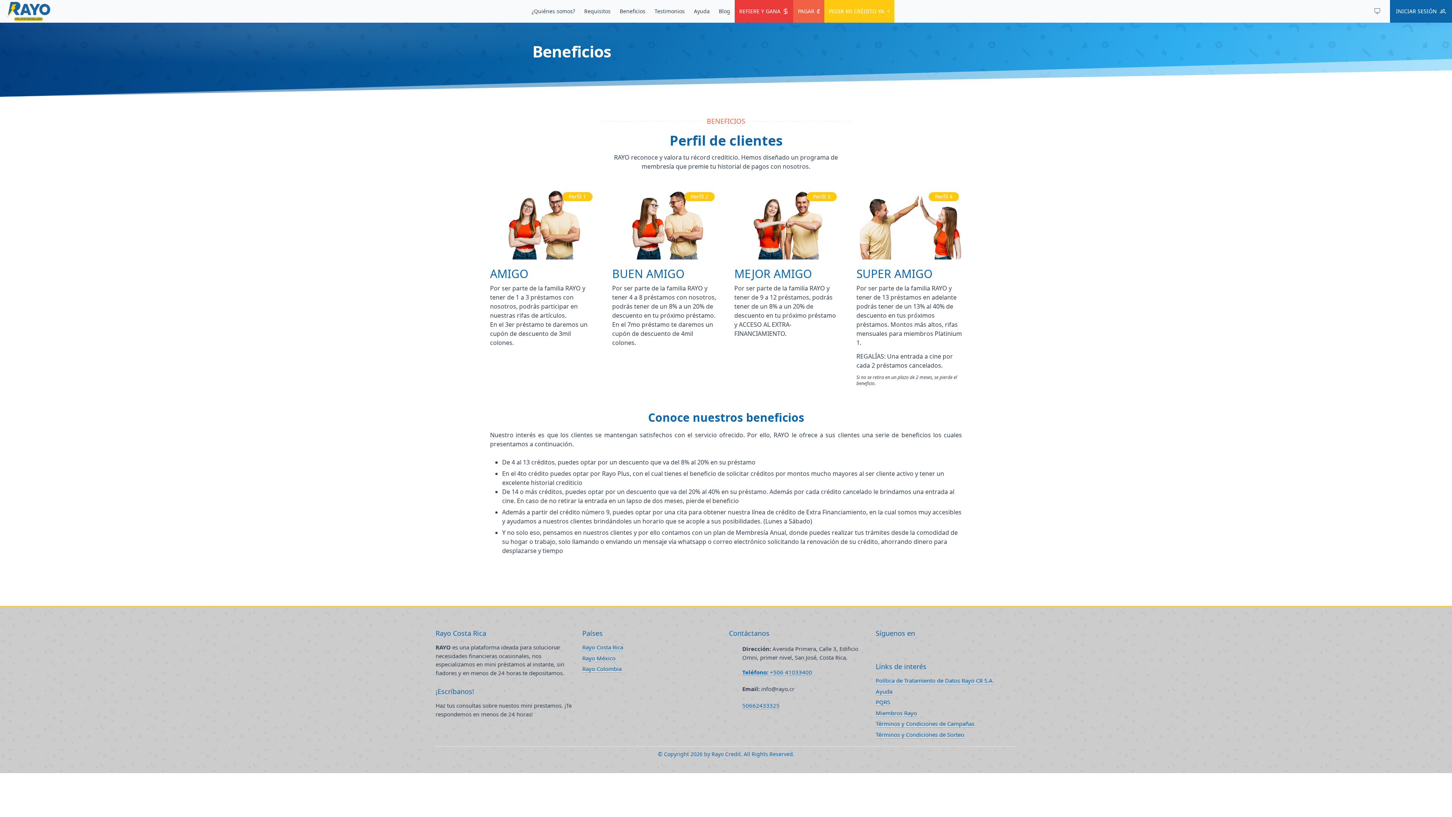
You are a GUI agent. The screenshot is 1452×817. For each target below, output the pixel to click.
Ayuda (884, 691)
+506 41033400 (777, 672)
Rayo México (599, 658)
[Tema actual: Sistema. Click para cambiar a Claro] (1377, 11)
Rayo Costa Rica (602, 647)
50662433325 (761, 705)
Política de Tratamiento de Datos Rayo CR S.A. (935, 680)
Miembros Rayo (896, 713)
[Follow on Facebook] (878, 648)
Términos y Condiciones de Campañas (925, 723)
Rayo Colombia (602, 669)
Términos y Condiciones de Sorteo (920, 734)
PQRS (883, 702)
